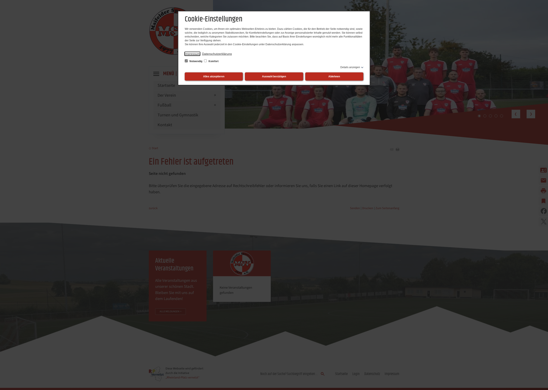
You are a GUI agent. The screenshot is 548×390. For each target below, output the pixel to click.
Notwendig (196, 61)
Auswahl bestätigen (274, 76)
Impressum (192, 54)
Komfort (213, 61)
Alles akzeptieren (213, 76)
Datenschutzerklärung (217, 54)
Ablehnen (334, 76)
